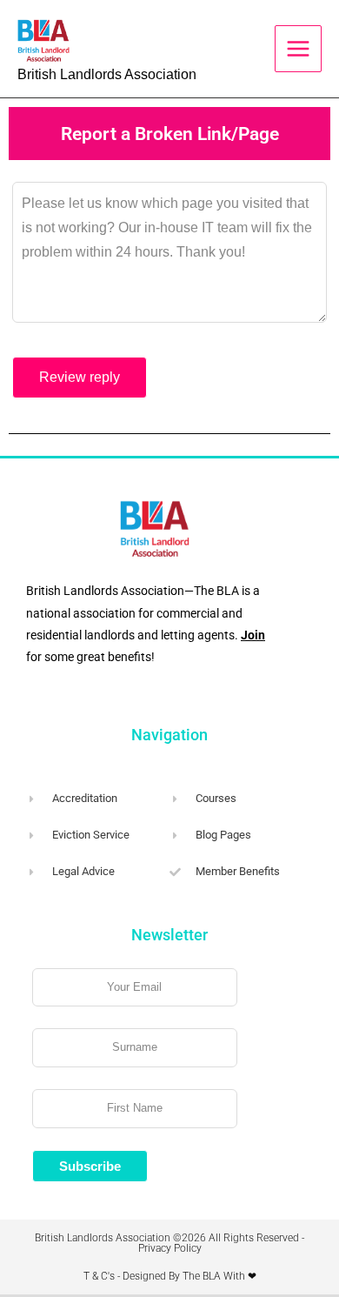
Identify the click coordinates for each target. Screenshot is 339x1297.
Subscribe (90, 1166)
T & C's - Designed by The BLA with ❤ (169, 1276)
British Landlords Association (106, 74)
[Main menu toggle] (298, 48)
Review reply (79, 377)
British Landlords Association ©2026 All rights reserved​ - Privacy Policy (169, 1243)
